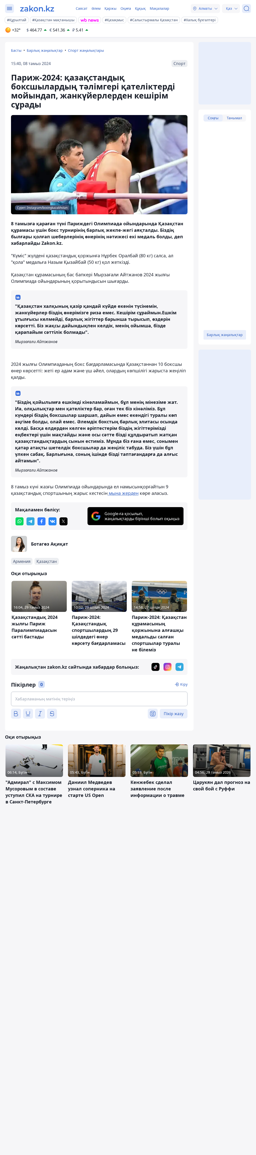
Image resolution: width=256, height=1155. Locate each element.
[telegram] (30, 521)
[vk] (52, 521)
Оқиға (125, 8)
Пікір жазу (174, 713)
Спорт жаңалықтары (86, 50)
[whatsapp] (19, 521)
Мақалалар (159, 8)
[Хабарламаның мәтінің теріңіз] (99, 699)
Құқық (140, 8)
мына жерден (123, 493)
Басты (16, 50)
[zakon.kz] (37, 9)
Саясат (82, 8)
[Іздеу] (246, 8)
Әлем (96, 8)
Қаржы (110, 8)
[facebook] (41, 521)
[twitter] (63, 521)
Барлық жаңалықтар (45, 50)
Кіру (184, 684)
